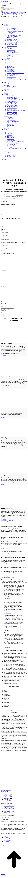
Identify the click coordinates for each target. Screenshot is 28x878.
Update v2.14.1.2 (8, 794)
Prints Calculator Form (9, 806)
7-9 (1, 212)
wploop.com (7, 598)
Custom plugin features (6, 248)
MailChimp (3, 303)
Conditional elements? (6, 217)
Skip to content (4, 1)
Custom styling (4, 245)
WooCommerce (4, 286)
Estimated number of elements (8, 204)
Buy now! (3, 198)
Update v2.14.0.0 (8, 799)
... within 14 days (5, 238)
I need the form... (5, 229)
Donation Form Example (9, 811)
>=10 (2, 215)
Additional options (5, 239)
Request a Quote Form (9, 808)
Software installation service (7, 253)
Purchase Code (4, 201)
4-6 (1, 209)
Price (2, 312)
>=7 (2, 226)
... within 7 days (4, 235)
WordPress (3, 270)
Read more (3, 355)
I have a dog (3, 250)
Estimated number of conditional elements (10, 218)
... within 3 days (4, 232)
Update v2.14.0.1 (8, 796)
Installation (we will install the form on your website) (13, 242)
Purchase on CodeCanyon (12, 198)
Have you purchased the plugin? (8, 196)
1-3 (1, 207)
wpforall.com (7, 613)
